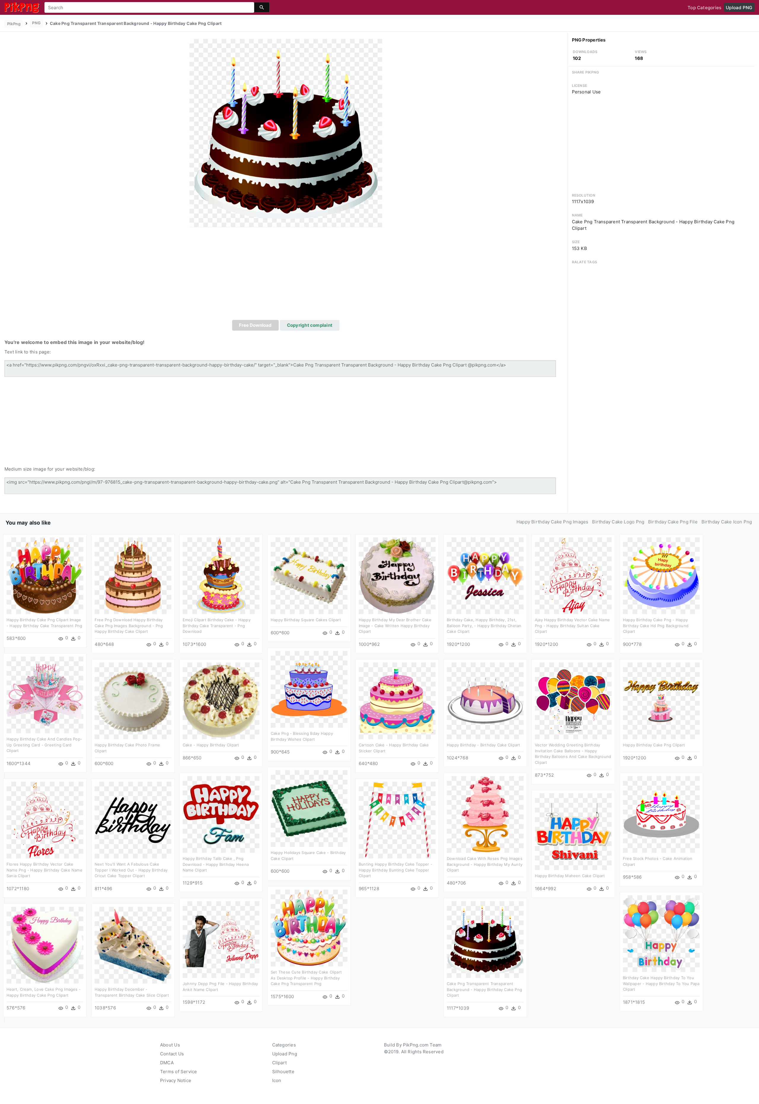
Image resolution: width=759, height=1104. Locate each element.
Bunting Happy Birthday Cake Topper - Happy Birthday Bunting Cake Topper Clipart (395, 870)
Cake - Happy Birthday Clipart (211, 745)
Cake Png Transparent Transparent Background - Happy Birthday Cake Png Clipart (484, 989)
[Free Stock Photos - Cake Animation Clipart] (661, 814)
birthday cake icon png (726, 522)
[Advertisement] (286, 275)
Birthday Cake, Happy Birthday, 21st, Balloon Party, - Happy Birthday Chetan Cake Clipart (484, 625)
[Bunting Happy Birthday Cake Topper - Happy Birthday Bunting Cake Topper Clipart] (397, 820)
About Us (170, 1045)
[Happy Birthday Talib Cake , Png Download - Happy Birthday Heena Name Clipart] (221, 814)
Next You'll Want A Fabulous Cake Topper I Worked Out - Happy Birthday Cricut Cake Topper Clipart (131, 870)
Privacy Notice (175, 1080)
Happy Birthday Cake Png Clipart (654, 745)
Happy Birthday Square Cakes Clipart (306, 619)
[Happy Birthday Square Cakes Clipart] (309, 575)
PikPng (13, 23)
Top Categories (704, 7)
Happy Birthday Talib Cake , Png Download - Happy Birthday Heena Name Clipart (216, 864)
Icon (276, 1080)
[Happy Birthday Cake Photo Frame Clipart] (133, 700)
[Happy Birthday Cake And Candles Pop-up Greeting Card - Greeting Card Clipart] (45, 694)
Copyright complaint (309, 325)
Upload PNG (739, 7)
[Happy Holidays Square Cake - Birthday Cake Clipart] (309, 808)
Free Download (255, 325)
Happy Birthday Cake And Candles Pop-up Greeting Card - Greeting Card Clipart (44, 745)
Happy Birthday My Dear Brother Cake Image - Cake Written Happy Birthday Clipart (395, 625)
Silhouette (283, 1071)
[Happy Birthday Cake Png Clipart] (661, 700)
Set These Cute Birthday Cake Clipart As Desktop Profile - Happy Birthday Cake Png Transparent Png (306, 978)
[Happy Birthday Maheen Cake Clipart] (573, 831)
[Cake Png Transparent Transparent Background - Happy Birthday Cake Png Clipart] (285, 133)
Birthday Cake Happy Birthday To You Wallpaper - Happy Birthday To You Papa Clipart (661, 983)
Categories (284, 1045)
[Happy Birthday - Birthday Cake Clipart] (485, 700)
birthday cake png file (673, 522)
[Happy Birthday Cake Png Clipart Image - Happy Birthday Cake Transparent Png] (45, 575)
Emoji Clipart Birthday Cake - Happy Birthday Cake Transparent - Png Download (217, 625)
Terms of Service (178, 1071)
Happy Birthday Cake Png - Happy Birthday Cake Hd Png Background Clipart (655, 625)
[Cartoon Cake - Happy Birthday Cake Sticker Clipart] (397, 700)
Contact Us (172, 1054)
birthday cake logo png (618, 522)
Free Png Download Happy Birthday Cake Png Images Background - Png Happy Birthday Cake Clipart (129, 625)
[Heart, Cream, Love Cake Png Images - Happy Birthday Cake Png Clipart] (45, 945)
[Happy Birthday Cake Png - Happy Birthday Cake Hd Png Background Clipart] (661, 575)
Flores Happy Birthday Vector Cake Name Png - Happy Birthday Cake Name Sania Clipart (44, 870)
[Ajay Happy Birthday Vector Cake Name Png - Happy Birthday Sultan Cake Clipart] (573, 575)
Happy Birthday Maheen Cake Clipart (570, 875)
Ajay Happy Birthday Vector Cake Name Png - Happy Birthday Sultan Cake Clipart (572, 625)
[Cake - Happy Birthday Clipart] (221, 700)
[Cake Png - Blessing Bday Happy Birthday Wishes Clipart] (309, 689)
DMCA (167, 1062)
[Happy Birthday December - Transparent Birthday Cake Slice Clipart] (133, 945)
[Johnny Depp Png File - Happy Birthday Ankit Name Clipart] (221, 939)
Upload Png (284, 1054)
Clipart (279, 1062)
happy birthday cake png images (552, 522)
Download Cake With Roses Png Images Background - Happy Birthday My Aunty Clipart (484, 864)
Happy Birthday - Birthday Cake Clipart (483, 745)
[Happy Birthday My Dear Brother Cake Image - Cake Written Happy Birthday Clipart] (397, 575)
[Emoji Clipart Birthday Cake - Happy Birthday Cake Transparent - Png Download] (221, 575)
